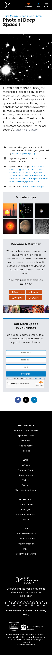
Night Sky (26, 440)
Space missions (33, 181)
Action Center (26, 504)
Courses (26, 485)
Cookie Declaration (26, 644)
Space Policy (26, 445)
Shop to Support (26, 543)
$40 (34, 297)
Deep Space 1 (36, 169)
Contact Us (30, 610)
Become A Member (26, 514)
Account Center (14, 610)
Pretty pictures (35, 178)
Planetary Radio (26, 470)
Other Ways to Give (26, 553)
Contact (26, 519)
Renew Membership (26, 533)
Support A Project (26, 538)
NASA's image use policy (23, 153)
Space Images (37, 186)
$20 (16, 297)
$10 (34, 292)
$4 (17, 292)
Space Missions (26, 435)
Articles (26, 465)
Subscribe (26, 374)
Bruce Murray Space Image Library (22, 16)
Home (25, 186)
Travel (26, 548)
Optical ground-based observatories (26, 174)
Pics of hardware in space (27, 177)
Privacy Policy (39, 378)
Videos (26, 480)
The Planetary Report (26, 490)
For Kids (26, 450)
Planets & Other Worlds (26, 430)
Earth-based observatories (22, 172)
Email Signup (26, 509)
